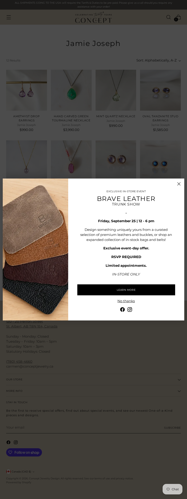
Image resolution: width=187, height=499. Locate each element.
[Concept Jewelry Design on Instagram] (129, 310)
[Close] (178, 183)
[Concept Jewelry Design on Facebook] (122, 310)
